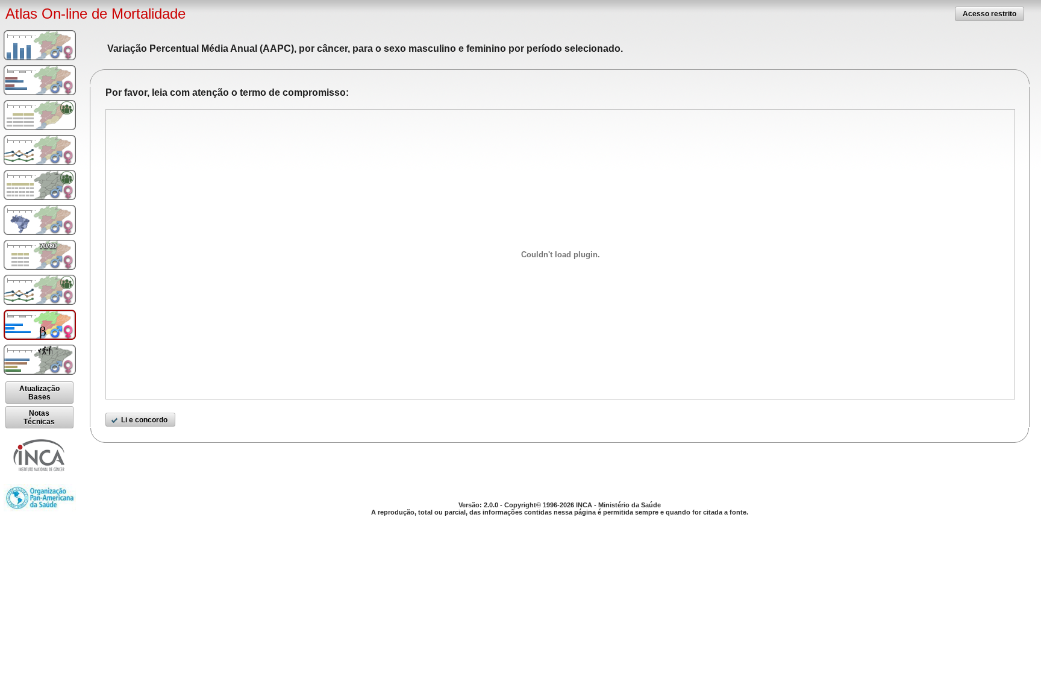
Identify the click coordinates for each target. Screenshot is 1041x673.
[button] (989, 13)
